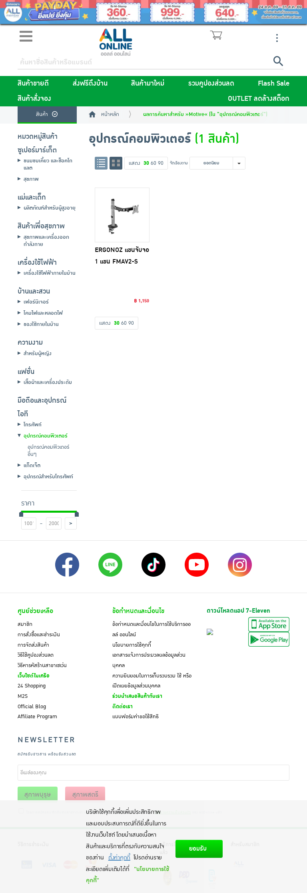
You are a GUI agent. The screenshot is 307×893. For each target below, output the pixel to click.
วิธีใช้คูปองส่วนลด (36, 655)
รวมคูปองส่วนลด (211, 83)
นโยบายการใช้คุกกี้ (131, 645)
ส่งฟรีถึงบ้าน (90, 83)
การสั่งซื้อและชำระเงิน (39, 635)
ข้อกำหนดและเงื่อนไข (138, 611)
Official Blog (32, 707)
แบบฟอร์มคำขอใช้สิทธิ (135, 717)
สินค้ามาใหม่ (147, 83)
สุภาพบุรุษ (37, 794)
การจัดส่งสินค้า (33, 645)
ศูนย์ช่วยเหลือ (35, 611)
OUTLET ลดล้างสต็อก (258, 99)
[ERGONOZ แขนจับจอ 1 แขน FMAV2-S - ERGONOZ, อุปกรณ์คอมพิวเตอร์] (122, 215)
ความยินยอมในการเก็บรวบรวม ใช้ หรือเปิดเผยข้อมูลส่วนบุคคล (151, 681)
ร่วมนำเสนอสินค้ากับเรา (137, 696)
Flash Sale (273, 83)
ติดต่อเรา (122, 707)
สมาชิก (25, 624)
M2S (23, 696)
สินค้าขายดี (33, 83)
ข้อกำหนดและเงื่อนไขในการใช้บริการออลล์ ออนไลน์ (151, 629)
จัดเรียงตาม (179, 163)
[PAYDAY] (153, 12)
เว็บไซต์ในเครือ (34, 676)
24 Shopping (32, 686)
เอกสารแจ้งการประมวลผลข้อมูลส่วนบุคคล (148, 660)
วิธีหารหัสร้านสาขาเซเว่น (42, 665)
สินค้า (42, 114)
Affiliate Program (37, 717)
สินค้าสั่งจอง (34, 99)
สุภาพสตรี (85, 794)
